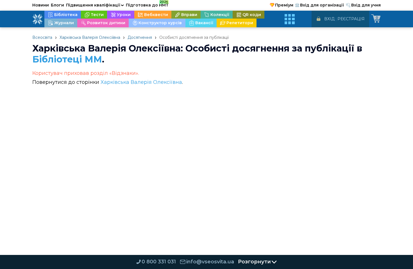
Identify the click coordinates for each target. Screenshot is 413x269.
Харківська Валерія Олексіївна (90, 37)
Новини (40, 5)
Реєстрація (351, 18)
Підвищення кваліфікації (95, 5)
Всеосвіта (42, 37)
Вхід (329, 18)
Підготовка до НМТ (147, 4)
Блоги (57, 5)
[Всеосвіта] (37, 19)
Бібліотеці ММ (67, 59)
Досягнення (140, 37)
